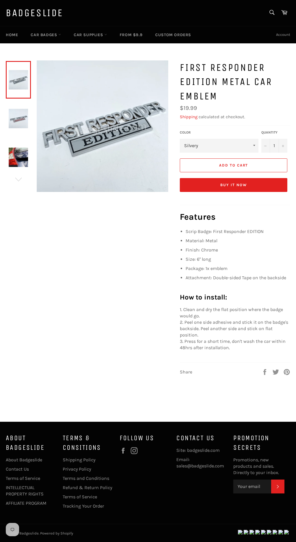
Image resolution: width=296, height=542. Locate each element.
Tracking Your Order (83, 506)
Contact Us (17, 469)
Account (283, 34)
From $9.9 (131, 34)
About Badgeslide (24, 460)
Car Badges (44, 34)
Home (12, 34)
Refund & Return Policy (87, 487)
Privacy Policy (77, 469)
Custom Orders (173, 34)
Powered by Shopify (56, 533)
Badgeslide (34, 13)
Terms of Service (23, 478)
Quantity (269, 132)
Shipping (188, 116)
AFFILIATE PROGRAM (26, 503)
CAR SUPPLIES (89, 34)
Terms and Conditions (86, 478)
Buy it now (233, 185)
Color (185, 132)
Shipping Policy (79, 460)
